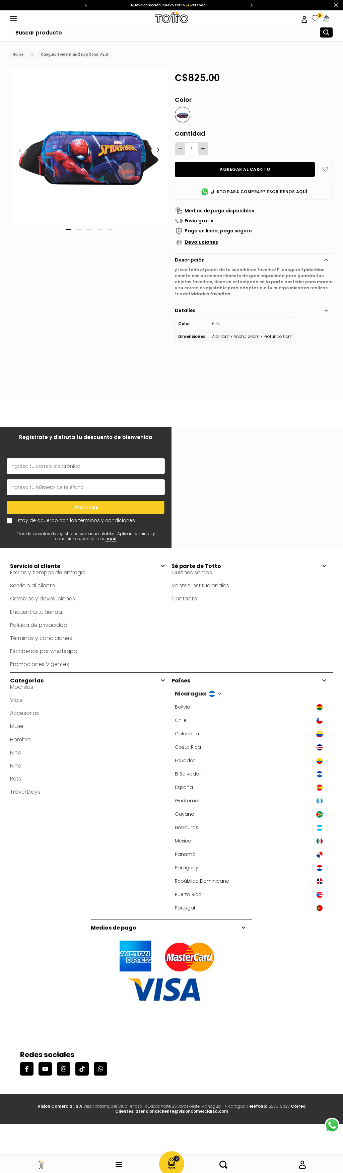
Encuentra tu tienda (36, 612)
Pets (15, 779)
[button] (325, 169)
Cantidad (190, 133)
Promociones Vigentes (39, 664)
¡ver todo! (198, 5)
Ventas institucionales (200, 585)
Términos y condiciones (41, 638)
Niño (15, 752)
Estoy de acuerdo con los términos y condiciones (75, 520)
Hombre (20, 739)
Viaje (16, 700)
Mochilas (21, 687)
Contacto (184, 598)
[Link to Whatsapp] (332, 1125)
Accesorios (24, 713)
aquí (111, 538)
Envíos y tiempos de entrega (47, 572)
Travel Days (25, 792)
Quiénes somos (192, 572)
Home (18, 55)
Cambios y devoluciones (42, 598)
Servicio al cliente (32, 585)
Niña (15, 765)
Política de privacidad (38, 625)
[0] (315, 18)
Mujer (17, 726)
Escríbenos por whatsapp (43, 651)
